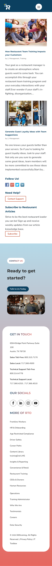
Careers (13, 517)
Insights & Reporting (19, 461)
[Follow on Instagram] (28, 403)
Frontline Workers (18, 421)
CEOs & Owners (17, 479)
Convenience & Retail (19, 467)
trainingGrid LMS (17, 456)
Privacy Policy (26, 539)
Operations (15, 493)
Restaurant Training (18, 473)
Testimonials (15, 511)
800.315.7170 (31, 357)
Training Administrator (20, 499)
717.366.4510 (30, 383)
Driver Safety (16, 439)
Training (23, 58)
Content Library (17, 451)
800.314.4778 (16, 373)
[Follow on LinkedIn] (20, 403)
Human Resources (18, 485)
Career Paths (16, 445)
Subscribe (12, 233)
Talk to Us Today (18, 289)
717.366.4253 (16, 383)
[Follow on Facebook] (13, 403)
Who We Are (16, 505)
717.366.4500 (27, 363)
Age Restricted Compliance (22, 433)
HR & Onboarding (17, 427)
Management (14, 58)
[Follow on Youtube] (35, 403)
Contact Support (16, 198)
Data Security (16, 525)
